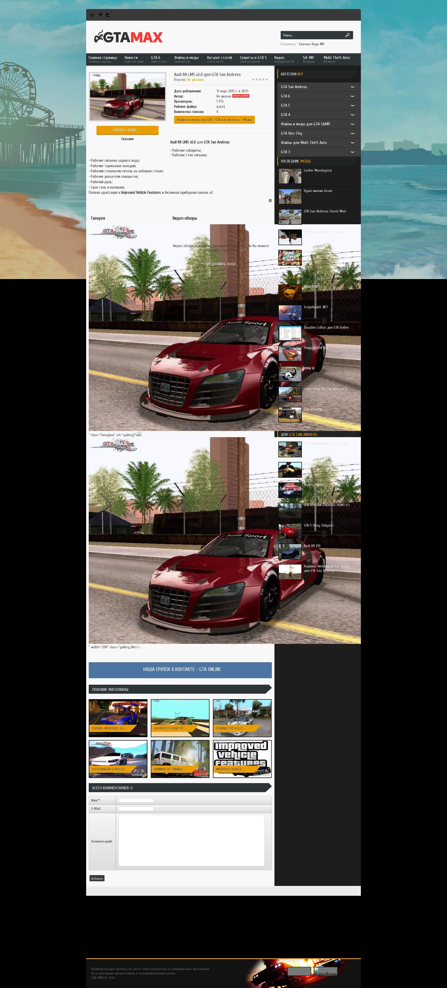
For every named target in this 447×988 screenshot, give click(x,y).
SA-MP (309, 59)
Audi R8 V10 (312, 546)
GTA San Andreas (227, 120)
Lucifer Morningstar (318, 170)
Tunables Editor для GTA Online (326, 327)
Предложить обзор (221, 264)
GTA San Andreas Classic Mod (325, 211)
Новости (134, 59)
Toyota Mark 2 (314, 484)
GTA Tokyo (311, 252)
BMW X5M (311, 286)
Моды (247, 120)
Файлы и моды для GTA (194, 120)
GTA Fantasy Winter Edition (323, 231)
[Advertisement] (223, 922)
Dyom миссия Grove (318, 191)
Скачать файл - (128, 130)
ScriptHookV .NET (316, 307)
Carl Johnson (313, 409)
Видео (284, 59)
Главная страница (103, 59)
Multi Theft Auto (337, 59)
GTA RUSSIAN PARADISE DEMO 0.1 (326, 505)
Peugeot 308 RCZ (316, 348)
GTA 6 (159, 59)
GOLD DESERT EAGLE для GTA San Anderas (327, 466)
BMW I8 (309, 368)
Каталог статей (219, 59)
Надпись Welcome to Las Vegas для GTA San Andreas (327, 568)
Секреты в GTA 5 (253, 59)
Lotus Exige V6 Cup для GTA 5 (325, 389)
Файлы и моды (186, 59)
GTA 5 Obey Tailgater (319, 525)
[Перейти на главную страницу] (128, 36)
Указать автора (241, 96)
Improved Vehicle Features (141, 192)
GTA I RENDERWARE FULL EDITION (326, 444)
